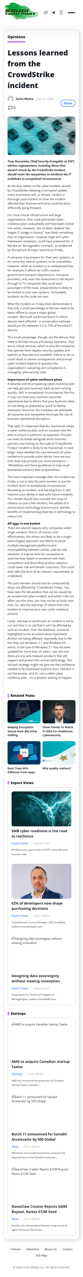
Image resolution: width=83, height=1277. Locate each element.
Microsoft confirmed (33, 317)
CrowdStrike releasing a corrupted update (39, 190)
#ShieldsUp (16, 465)
